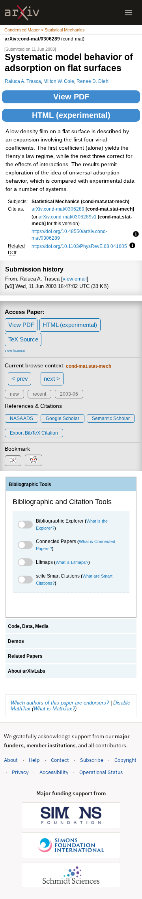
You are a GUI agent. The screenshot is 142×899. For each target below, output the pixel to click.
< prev (19, 378)
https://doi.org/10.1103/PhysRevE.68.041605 (79, 246)
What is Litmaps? (72, 562)
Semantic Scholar (111, 418)
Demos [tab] (16, 641)
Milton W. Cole (58, 81)
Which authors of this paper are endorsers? (60, 703)
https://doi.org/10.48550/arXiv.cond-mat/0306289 (69, 235)
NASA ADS (21, 418)
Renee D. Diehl (93, 81)
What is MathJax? (54, 709)
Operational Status (101, 772)
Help (34, 760)
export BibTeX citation (34, 433)
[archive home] (22, 12)
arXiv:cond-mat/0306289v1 (68, 216)
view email (75, 279)
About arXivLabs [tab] (26, 671)
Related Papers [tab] (25, 656)
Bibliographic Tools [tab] (30, 484)
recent (39, 394)
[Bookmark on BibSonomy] (13, 460)
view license (15, 350)
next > (52, 378)
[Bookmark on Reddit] (33, 460)
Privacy (20, 772)
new (14, 394)
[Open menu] (128, 12)
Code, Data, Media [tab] (28, 626)
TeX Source (23, 339)
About (11, 760)
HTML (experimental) (71, 115)
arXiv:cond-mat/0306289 (58, 208)
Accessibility (53, 772)
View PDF (71, 96)
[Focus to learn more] (135, 234)
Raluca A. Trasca (23, 81)
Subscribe (91, 760)
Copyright (125, 760)
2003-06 (69, 394)
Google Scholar (62, 418)
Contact (60, 760)
